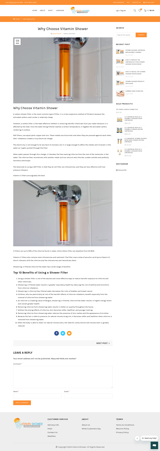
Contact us (136, 2)
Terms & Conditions (125, 425)
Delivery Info (53, 425)
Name (16, 391)
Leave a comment (69, 34)
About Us (86, 425)
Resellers (52, 436)
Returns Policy (122, 428)
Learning (60, 10)
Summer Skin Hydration (134, 91)
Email (69, 333)
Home (34, 10)
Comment (17, 364)
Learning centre (29, 19)
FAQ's (50, 428)
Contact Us (53, 432)
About (42, 10)
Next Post (102, 343)
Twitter (63, 333)
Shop (50, 10)
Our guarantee (118, 2)
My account (149, 2)
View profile (122, 170)
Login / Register (121, 10)
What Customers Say (91, 428)
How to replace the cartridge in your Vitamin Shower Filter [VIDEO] (135, 62)
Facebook (56, 333)
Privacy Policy (122, 432)
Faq (128, 2)
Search (141, 35)
